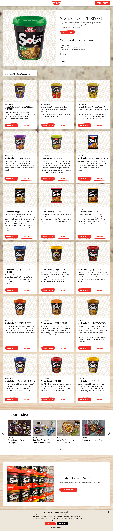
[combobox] (108, 512)
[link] (56, 3)
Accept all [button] (50, 523)
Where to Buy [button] (102, 3)
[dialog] (56, 520)
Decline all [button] (62, 523)
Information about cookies (60, 520)
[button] (67, 32)
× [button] (111, 511)
